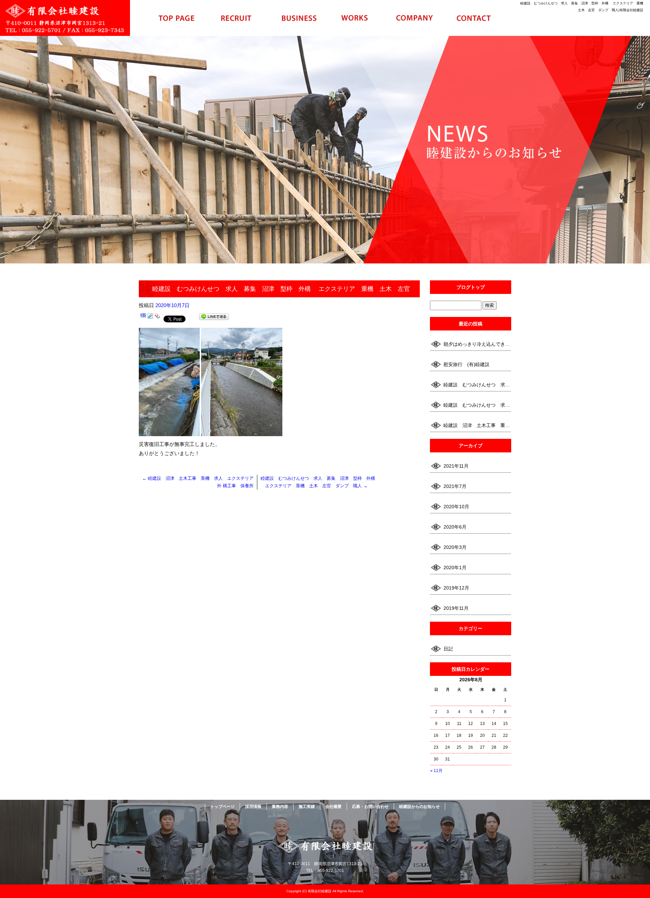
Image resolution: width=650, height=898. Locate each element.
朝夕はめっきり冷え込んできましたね (477, 344)
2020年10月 (456, 506)
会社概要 (414, 18)
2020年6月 (455, 527)
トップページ (176, 18)
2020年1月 (455, 567)
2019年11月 (456, 608)
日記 (448, 648)
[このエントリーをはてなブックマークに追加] (143, 318)
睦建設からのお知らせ (419, 806)
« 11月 (436, 770)
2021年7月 (455, 486)
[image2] (241, 431)
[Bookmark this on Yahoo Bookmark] (157, 318)
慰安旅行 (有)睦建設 (466, 364)
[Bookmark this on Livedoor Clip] (150, 318)
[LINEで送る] (214, 318)
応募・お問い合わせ (474, 18)
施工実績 (355, 18)
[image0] (169, 431)
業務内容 (295, 18)
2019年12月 (456, 588)
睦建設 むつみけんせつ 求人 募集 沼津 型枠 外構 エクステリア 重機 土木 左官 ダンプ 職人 (477, 384)
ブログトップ (470, 287)
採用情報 (236, 18)
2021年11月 (456, 466)
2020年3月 (455, 547)
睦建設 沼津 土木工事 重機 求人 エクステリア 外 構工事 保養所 (477, 425)
